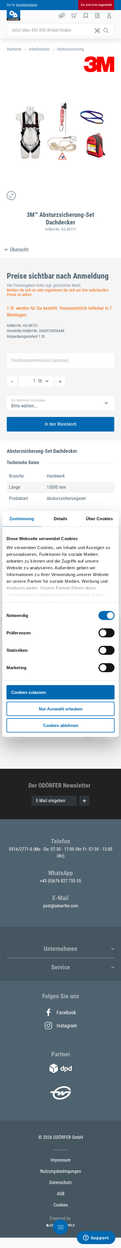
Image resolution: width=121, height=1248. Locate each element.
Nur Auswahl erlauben (60, 708)
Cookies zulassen (28, 692)
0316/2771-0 (21, 849)
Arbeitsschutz (39, 49)
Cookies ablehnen (60, 725)
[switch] (106, 632)
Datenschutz (60, 1182)
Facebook (66, 1012)
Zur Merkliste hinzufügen (28, 400)
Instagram (66, 1026)
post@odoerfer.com (60, 906)
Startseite (14, 49)
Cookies (60, 1205)
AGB (60, 1193)
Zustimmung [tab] (21, 518)
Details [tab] (61, 518)
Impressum (61, 1160)
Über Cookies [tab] (99, 518)
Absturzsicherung (70, 49)
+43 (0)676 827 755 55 (60, 881)
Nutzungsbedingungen (60, 1171)
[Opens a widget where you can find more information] (96, 1238)
